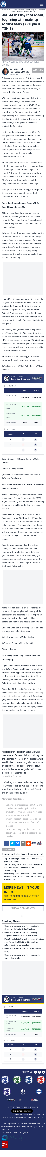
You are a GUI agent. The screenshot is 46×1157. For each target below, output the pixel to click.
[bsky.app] (17, 843)
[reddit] (28, 843)
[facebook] (6, 843)
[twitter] (12, 843)
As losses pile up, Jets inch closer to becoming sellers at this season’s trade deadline (24, 833)
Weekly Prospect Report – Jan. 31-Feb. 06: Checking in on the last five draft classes (23, 822)
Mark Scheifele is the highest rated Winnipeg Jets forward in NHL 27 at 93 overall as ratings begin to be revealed (24, 942)
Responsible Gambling (36, 1118)
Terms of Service (20, 1118)
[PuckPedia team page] (39, 843)
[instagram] (39, 1072)
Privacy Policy (8, 1118)
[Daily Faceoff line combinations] (33, 843)
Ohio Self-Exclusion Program (14, 1132)
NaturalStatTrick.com (11, 776)
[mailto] (23, 843)
